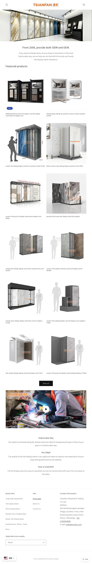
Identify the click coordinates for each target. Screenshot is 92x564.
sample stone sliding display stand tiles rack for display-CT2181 (24, 322)
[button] (6, 4)
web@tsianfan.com (74, 524)
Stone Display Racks (13, 509)
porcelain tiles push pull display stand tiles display (63, 216)
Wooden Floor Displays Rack (16, 514)
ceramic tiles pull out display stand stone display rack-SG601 (24, 217)
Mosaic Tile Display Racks (15, 519)
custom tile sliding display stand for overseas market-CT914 (25, 166)
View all (46, 383)
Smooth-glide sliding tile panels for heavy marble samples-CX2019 (65, 115)
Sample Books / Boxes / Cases (16, 524)
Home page (37, 499)
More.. (8, 529)
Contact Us (37, 509)
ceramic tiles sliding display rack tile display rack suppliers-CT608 (66, 322)
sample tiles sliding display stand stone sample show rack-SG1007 (25, 270)
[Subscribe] (43, 542)
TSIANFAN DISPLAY (43, 559)
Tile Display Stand (12, 504)
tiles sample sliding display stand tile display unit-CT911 (24, 373)
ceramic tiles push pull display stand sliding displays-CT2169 (66, 373)
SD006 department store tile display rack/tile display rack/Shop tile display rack (23, 115)
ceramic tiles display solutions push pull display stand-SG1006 (64, 270)
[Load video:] (46, 409)
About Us (36, 504)
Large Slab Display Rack (14, 499)
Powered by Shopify (53, 559)
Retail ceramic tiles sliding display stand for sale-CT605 (64, 166)
